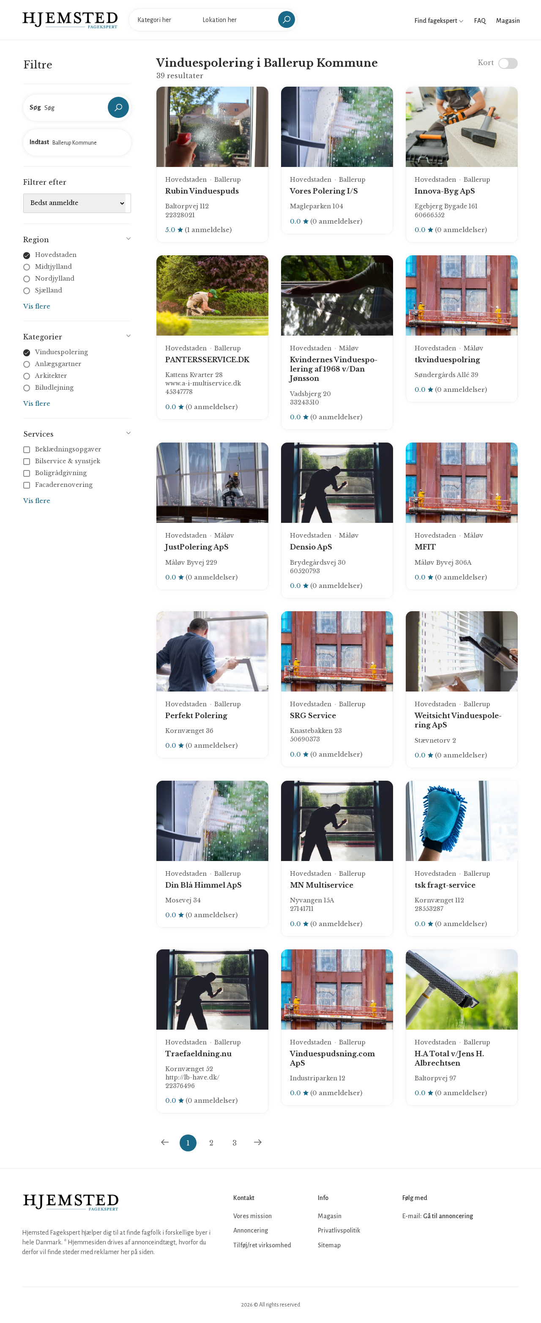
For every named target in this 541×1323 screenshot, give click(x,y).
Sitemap (329, 1245)
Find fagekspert (437, 20)
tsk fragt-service (445, 885)
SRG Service (313, 715)
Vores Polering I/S (324, 191)
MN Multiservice (321, 885)
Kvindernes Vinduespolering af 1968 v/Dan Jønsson (333, 369)
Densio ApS (311, 547)
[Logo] (70, 19)
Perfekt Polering (196, 715)
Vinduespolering (61, 352)
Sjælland (48, 290)
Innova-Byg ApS (445, 191)
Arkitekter (51, 376)
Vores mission (252, 1216)
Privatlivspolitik (339, 1230)
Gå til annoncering (448, 1216)
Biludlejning (54, 387)
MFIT (425, 547)
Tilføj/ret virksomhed (262, 1245)
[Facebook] (410, 1241)
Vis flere (36, 306)
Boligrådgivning (61, 473)
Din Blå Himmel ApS (203, 885)
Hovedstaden (56, 255)
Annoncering (250, 1230)
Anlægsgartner (58, 364)
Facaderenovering (64, 485)
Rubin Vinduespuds (202, 191)
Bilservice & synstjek (67, 461)
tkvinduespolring (447, 359)
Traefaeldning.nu (198, 1054)
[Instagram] (428, 1241)
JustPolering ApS (197, 547)
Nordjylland (54, 278)
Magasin (508, 20)
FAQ (480, 20)
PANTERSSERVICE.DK (207, 359)
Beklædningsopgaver (68, 449)
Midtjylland (53, 267)
